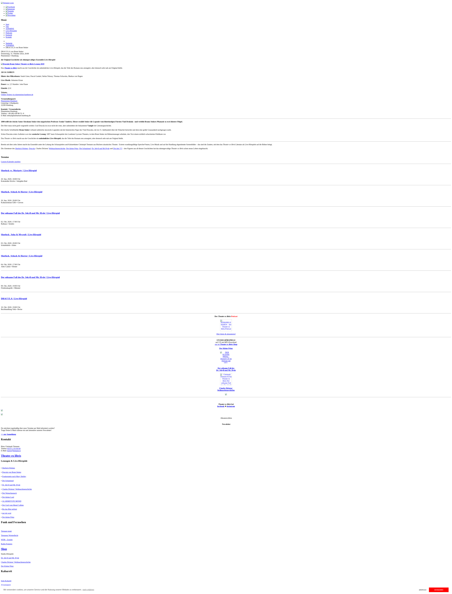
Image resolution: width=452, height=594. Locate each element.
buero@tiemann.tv (14, 451)
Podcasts (9, 33)
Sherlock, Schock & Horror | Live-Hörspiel (21, 192)
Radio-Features (6, 544)
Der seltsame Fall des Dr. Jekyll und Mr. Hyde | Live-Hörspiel (30, 213)
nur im (226, 344)
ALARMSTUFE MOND (11, 501)
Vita (7, 27)
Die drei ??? (117, 148)
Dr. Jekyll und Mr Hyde (100, 148)
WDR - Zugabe (7, 540)
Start (7, 24)
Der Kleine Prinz (7, 566)
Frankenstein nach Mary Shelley (14, 476)
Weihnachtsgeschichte (57, 148)
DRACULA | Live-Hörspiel (14, 298)
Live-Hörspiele (11, 31)
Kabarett (9, 35)
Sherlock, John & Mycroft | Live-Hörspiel (21, 234)
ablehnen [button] (422, 590)
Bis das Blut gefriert (9, 509)
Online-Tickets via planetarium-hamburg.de (17, 95)
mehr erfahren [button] (88, 590)
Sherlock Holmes (21, 148)
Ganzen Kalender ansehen (10, 162)
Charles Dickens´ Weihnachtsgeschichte (17, 489)
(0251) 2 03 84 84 (13, 449)
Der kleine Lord (8, 497)
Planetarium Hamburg (9, 101)
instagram (231, 406)
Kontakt (9, 37)
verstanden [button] (438, 590)
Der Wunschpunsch (9, 493)
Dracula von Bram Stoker (11, 472)
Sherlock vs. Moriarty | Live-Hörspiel (19, 170)
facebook (220, 406)
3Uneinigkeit (6, 585)
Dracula (32, 148)
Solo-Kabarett (6, 581)
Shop (4, 548)
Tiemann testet (6, 531)
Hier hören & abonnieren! (226, 334)
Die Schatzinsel (85, 148)
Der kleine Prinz (72, 148)
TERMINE (10, 29)
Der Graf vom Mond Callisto (13, 505)
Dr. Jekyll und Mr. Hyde (11, 485)
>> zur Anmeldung (8, 434)
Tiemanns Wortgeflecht (9, 535)
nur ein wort (6, 513)
